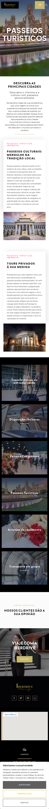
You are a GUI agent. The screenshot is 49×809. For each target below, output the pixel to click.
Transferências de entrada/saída (24, 381)
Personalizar (25, 794)
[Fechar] (47, 762)
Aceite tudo (24, 785)
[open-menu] (40, 5)
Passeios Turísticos (24, 493)
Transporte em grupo (24, 566)
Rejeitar (24, 802)
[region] (24, 785)
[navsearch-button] (45, 5)
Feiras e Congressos (24, 456)
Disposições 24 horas (24, 419)
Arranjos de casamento (24, 529)
